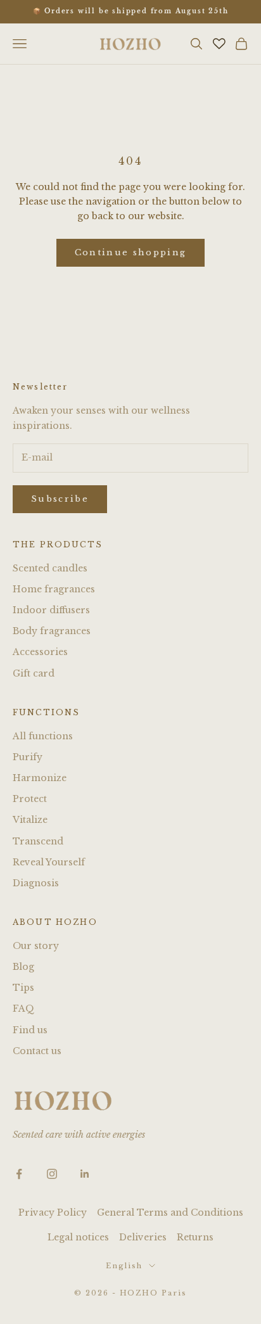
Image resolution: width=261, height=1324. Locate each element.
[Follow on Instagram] (52, 1174)
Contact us (37, 1051)
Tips (23, 987)
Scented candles (50, 568)
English (124, 1265)
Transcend (38, 841)
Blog (23, 966)
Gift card (33, 673)
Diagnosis (36, 883)
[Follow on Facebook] (19, 1174)
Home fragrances (54, 589)
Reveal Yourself (49, 862)
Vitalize (30, 819)
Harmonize (40, 778)
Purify (27, 757)
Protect (30, 799)
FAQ (23, 1008)
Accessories (40, 652)
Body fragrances (52, 631)
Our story (36, 946)
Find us (30, 1030)
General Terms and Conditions (170, 1212)
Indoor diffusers (51, 610)
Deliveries (143, 1237)
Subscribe (60, 498)
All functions (43, 736)
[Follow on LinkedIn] (85, 1174)
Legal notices (78, 1237)
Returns (195, 1237)
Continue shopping (131, 252)
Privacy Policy (52, 1212)
